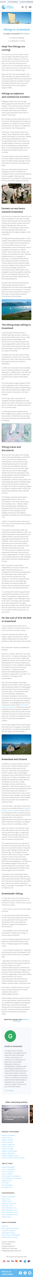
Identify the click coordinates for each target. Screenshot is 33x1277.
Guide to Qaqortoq (8, 1144)
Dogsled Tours (7, 1181)
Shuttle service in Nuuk (10, 1237)
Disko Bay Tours (7, 1206)
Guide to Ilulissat (7, 1140)
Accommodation (7, 1185)
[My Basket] (26, 7)
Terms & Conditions (8, 1231)
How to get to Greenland (10, 1228)
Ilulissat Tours (7, 1201)
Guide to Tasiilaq (7, 1149)
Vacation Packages (8, 1167)
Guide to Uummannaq (9, 1151)
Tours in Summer (8, 1172)
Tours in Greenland (8, 1169)
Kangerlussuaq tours (9, 1203)
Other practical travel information (13, 1158)
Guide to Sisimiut (7, 1147)
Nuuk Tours (6, 1199)
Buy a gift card (7, 1187)
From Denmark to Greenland (11, 1178)
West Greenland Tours (9, 1210)
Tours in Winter (7, 1174)
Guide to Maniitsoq (8, 1153)
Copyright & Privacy (8, 1233)
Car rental (5, 1183)
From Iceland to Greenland (11, 1176)
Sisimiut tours (6, 1217)
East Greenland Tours (9, 1208)
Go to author (9, 1091)
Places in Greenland (8, 1197)
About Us (5, 1226)
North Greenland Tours (10, 1214)
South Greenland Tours (10, 1212)
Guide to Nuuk (7, 1138)
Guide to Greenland (13, 34)
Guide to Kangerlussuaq (10, 1156)
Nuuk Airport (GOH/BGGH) (11, 1235)
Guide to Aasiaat (7, 1142)
